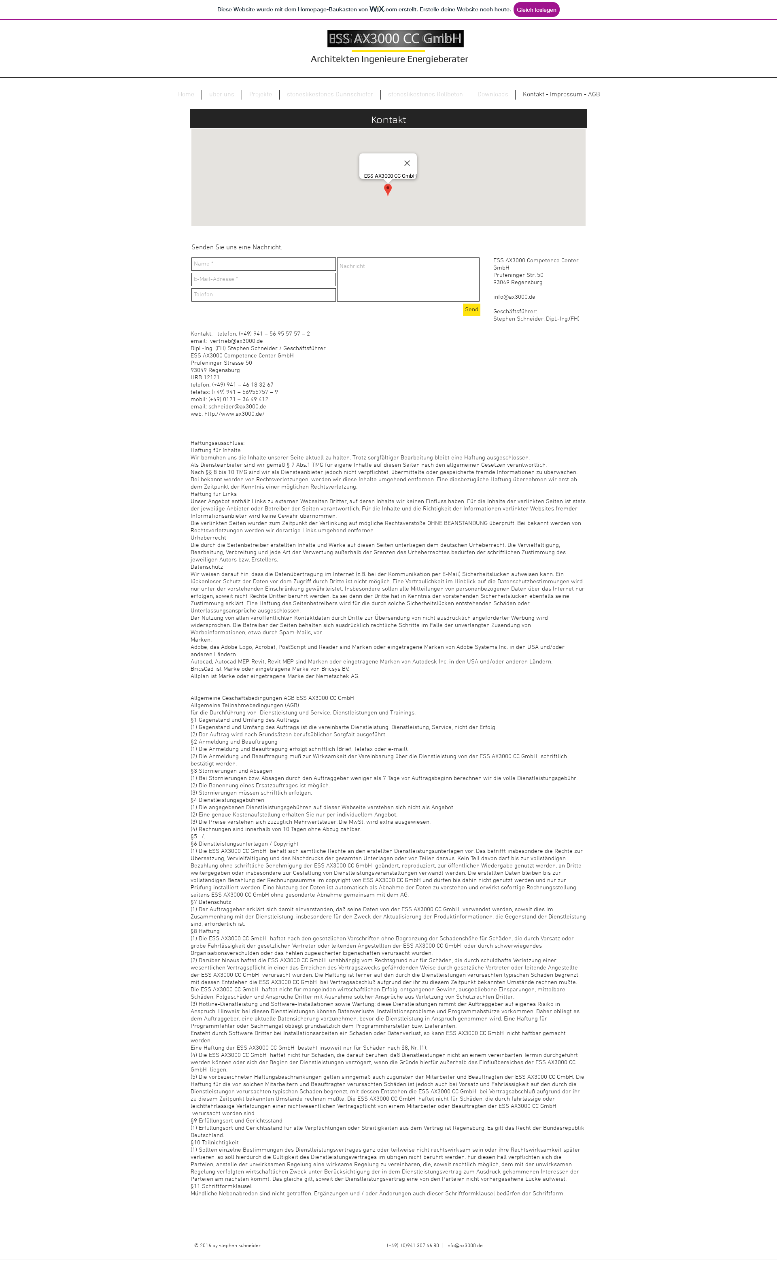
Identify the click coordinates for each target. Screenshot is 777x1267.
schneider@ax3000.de (237, 406)
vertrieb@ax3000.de (236, 341)
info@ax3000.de (514, 297)
